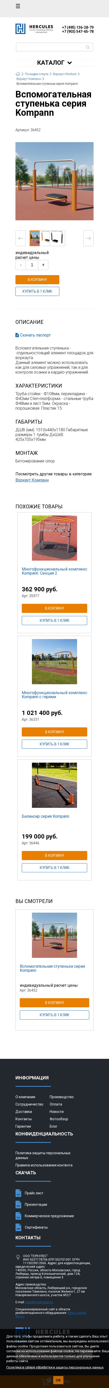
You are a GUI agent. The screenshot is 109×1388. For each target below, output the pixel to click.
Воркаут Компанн (32, 480)
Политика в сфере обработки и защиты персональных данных (54, 1367)
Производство (62, 1097)
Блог (54, 1126)
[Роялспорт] (34, 32)
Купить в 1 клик (37, 291)
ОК (58, 1380)
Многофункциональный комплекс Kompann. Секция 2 (54, 571)
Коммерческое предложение (49, 1216)
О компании (25, 1097)
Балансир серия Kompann (45, 816)
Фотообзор (59, 1119)
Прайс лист (34, 1193)
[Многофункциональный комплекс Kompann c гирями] (54, 661)
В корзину (37, 280)
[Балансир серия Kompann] (54, 785)
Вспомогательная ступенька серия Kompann (52, 968)
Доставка (23, 1112)
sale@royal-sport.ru (39, 1302)
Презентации (36, 1204)
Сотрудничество (29, 1104)
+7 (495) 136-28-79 (78, 27)
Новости (57, 1112)
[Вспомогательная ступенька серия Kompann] (54, 180)
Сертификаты (36, 1227)
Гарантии (23, 1126)
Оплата (56, 1104)
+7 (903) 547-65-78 (78, 31)
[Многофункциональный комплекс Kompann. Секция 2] (54, 537)
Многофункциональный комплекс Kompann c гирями (54, 694)
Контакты (23, 1119)
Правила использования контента (43, 1165)
